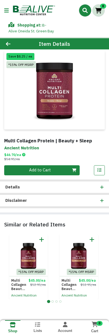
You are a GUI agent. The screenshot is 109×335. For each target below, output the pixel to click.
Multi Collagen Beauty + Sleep (18, 284)
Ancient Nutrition (24, 295)
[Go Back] (16, 43)
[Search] (85, 10)
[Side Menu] (6, 10)
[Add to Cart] (41, 239)
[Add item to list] (99, 170)
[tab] (48, 301)
